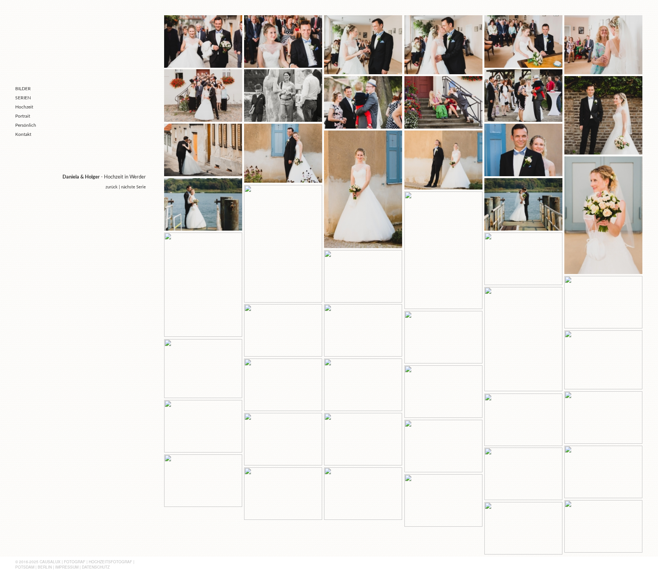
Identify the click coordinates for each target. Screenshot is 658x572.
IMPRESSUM (66, 567)
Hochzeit (24, 107)
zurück (111, 187)
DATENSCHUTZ (96, 567)
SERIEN (23, 98)
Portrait (22, 116)
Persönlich (25, 125)
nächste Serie (133, 187)
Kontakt (23, 134)
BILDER (23, 88)
